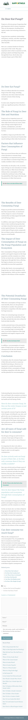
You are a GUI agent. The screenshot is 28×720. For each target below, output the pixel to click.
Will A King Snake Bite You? (11, 647)
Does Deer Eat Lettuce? (11, 571)
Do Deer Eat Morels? (11, 577)
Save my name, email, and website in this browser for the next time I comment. (13, 631)
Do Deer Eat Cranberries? (12, 573)
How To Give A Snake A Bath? (11, 696)
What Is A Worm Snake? (9, 668)
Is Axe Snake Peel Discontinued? (12, 676)
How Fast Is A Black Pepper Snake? (13, 706)
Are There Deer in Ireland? (13, 575)
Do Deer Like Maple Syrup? (13, 581)
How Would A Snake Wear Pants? (12, 678)
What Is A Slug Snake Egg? (10, 670)
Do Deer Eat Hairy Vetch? (10, 590)
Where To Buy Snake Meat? (10, 657)
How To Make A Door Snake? (11, 693)
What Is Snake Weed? (9, 662)
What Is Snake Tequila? (9, 665)
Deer (4, 586)
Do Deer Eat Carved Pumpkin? (12, 588)
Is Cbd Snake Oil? (8, 673)
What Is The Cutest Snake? (10, 660)
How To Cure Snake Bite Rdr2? (11, 699)
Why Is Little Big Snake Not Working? (13, 649)
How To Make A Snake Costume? (12, 691)
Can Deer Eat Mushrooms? (12, 579)
